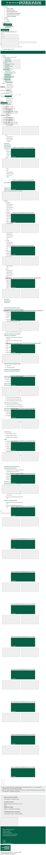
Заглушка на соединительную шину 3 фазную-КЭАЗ (23, 212)
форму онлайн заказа (40, 790)
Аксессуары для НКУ (9, 82)
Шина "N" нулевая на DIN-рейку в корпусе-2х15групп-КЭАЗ (23, 375)
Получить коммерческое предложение (13, 13)
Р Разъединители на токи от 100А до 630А (9, 125)
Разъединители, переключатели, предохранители (14, 72)
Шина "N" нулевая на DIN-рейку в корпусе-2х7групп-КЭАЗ (23, 408)
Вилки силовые (7, 182)
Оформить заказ (7, 24)
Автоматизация (8, 68)
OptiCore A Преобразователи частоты (13, 331)
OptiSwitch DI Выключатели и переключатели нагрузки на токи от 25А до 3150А (9, 84)
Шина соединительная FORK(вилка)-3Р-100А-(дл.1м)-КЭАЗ (23, 669)
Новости (4, 22)
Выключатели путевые (13, 309)
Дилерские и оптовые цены (11, 16)
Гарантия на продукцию (10, 10)
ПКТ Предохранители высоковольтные (14, 404)
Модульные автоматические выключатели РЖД (14, 503)
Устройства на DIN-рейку (9, 76)
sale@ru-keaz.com (8, 27)
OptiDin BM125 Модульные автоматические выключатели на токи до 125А (15, 470)
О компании (6, 17)
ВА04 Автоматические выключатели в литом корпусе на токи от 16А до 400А (9, 253)
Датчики (19, 363)
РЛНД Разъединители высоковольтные (14, 400)
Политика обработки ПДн (8, 843)
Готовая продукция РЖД (9, 77)
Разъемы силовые (7, 180)
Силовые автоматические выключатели (9, 64)
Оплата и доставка (9, 8)
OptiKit (6, 81)
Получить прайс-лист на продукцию (12, 14)
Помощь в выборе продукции (11, 11)
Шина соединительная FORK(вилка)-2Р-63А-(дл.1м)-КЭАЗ (23, 636)
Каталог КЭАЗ (24, 59)
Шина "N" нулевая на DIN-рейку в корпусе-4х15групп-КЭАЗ (23, 473)
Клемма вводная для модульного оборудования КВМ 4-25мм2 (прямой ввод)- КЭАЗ (23, 343)
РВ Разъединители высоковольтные (13, 397)
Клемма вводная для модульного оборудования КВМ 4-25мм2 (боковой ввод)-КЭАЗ (23, 278)
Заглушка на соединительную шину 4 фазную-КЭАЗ (23, 245)
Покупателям (6, 6)
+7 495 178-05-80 (9, 26)
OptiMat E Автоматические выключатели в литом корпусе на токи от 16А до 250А (9, 215)
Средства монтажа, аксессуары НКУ (8, 74)
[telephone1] (17, 791)
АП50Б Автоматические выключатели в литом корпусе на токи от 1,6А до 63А (9, 244)
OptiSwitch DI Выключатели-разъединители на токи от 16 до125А (9, 92)
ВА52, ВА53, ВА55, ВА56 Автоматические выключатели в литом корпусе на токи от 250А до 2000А (9, 283)
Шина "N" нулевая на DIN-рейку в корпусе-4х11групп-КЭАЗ (23, 441)
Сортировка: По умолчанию (5, 104)
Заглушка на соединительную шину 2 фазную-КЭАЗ (23, 180)
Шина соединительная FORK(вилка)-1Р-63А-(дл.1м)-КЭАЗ (23, 571)
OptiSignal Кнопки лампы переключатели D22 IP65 (14, 338)
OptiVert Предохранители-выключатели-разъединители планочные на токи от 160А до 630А (9, 101)
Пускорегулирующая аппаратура (9, 66)
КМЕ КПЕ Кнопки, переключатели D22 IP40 (14, 341)
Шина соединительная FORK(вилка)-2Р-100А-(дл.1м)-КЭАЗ (23, 604)
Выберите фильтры (8, 96)
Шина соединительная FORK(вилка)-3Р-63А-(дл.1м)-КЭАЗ (23, 701)
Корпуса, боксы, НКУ (9, 69)
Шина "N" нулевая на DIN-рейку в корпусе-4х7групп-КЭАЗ (23, 506)
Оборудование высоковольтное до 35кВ (9, 71)
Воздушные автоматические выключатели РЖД (14, 497)
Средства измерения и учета (10, 418)
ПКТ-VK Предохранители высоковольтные (14, 406)
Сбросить (2, 96)
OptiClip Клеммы (8, 79)
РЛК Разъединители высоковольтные (13, 399)
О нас (7, 19)
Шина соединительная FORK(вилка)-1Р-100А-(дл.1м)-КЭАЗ (23, 538)
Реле (5, 185)
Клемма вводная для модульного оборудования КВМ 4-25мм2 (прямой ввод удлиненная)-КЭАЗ (23, 310)
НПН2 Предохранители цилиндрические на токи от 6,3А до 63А (9, 153)
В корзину (13, 156)
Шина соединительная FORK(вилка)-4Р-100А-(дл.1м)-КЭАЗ (23, 734)
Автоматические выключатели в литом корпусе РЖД (13, 494)
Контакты (8, 21)
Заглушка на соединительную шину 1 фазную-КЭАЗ (23, 147)
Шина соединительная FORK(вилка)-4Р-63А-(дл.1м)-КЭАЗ (23, 767)
